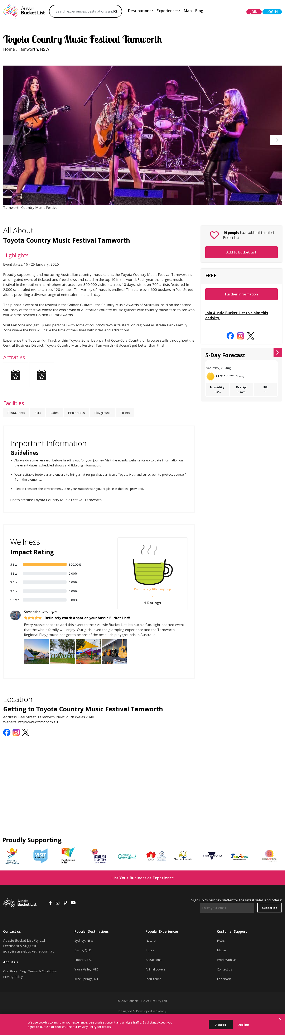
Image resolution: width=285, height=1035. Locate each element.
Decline (243, 1024)
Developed (144, 1011)
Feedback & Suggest (19, 945)
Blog (199, 10)
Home (9, 49)
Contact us (224, 969)
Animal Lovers (156, 969)
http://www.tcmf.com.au (38, 722)
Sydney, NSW (83, 940)
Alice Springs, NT (86, 979)
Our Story (10, 971)
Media (221, 950)
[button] (276, 140)
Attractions (153, 960)
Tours (150, 950)
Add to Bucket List (241, 252)
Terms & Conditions (42, 971)
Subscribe (269, 908)
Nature (151, 940)
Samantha (40, 611)
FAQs (221, 940)
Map (188, 10)
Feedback (224, 979)
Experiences (167, 10)
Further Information (241, 294)
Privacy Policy (13, 976)
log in (272, 11)
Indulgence (153, 979)
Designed (125, 1011)
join (254, 11)
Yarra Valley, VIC (86, 969)
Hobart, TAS (83, 960)
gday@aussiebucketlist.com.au (29, 951)
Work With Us (227, 960)
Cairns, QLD (82, 950)
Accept (220, 1024)
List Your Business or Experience (142, 877)
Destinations (139, 10)
